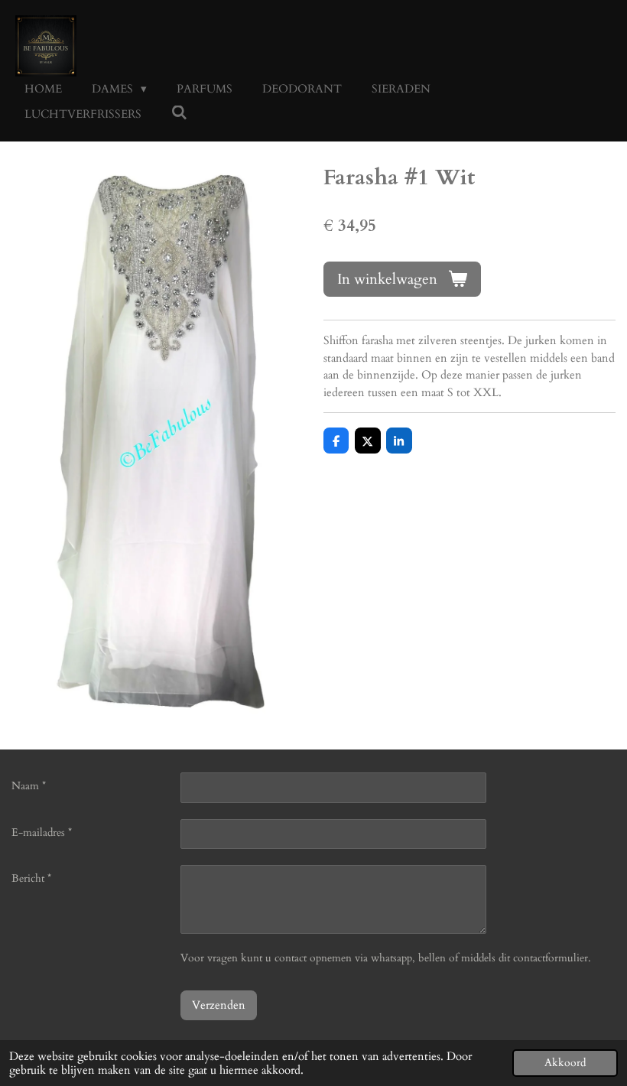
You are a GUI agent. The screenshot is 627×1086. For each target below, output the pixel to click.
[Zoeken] (179, 113)
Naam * (28, 786)
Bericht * (31, 878)
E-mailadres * (41, 832)
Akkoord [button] (565, 1063)
